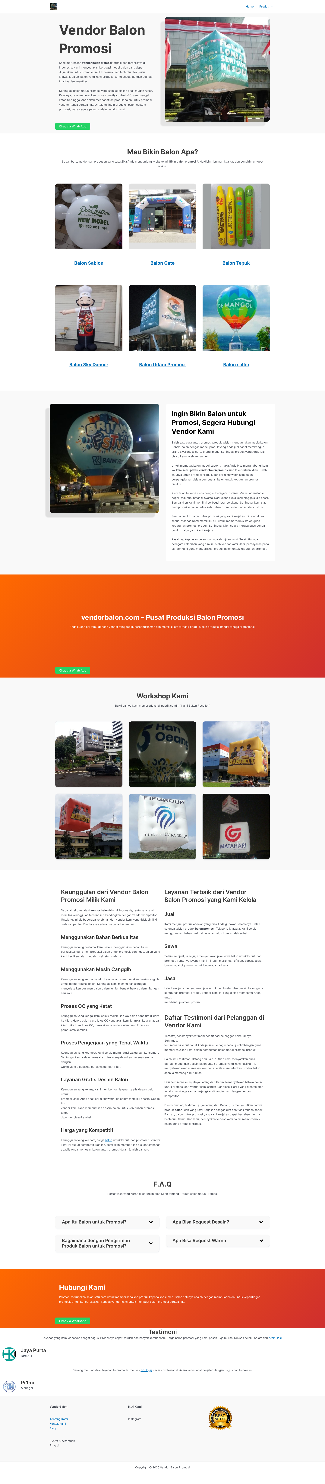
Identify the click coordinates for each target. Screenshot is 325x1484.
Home (250, 6)
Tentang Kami (59, 1419)
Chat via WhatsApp (73, 126)
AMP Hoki (275, 1338)
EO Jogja (146, 1370)
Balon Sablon (88, 263)
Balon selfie (236, 364)
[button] (271, 6)
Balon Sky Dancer (88, 364)
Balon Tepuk (236, 263)
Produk (264, 6)
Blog (53, 1428)
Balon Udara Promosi (162, 364)
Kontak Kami (58, 1423)
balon (108, 1140)
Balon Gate (162, 263)
